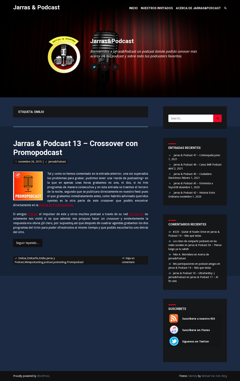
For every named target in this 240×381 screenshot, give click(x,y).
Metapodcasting (34, 262)
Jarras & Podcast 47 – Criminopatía (194, 155)
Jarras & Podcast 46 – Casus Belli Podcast (197, 164)
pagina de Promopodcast (56, 205)
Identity (192, 375)
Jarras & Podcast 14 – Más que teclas (189, 267)
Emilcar (33, 214)
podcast (48, 262)
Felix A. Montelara (183, 254)
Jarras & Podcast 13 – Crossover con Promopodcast (75, 148)
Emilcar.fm (136, 214)
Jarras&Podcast (112, 41)
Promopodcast (75, 262)
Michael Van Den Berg (214, 375)
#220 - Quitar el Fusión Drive (189, 231)
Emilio (42, 258)
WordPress (43, 375)
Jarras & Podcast (36, 7)
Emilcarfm (32, 258)
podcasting (59, 262)
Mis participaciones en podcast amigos (195, 263)
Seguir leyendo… (27, 243)
